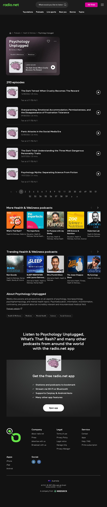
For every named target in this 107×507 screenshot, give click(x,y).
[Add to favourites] (48, 41)
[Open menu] (102, 4)
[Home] (10, 33)
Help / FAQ (86, 441)
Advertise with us (38, 441)
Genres (73, 12)
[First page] (11, 192)
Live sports (51, 12)
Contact (85, 434)
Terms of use (62, 434)
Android (10, 469)
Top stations (28, 12)
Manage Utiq (62, 445)
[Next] (97, 207)
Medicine (31, 55)
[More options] (55, 41)
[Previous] (91, 207)
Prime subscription (89, 445)
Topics (81, 12)
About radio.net (38, 434)
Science (53, 316)
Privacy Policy (62, 438)
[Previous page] (16, 192)
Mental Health (41, 316)
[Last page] (77, 197)
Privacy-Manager (63, 449)
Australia (55, 481)
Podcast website (13, 309)
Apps (84, 438)
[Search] (65, 4)
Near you (63, 12)
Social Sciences (65, 316)
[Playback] (53, 67)
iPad (8, 465)
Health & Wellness (17, 55)
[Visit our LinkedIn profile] (33, 461)
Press (34, 438)
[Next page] (72, 197)
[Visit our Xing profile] (39, 461)
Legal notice (61, 441)
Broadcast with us (39, 445)
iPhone (9, 461)
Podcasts (40, 12)
